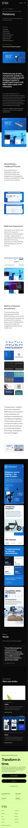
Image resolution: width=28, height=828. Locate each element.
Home (4, 8)
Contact (21, 3)
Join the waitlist (14, 775)
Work (7, 8)
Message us (14, 781)
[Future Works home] (5, 3)
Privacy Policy (7, 825)
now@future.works (14, 786)
